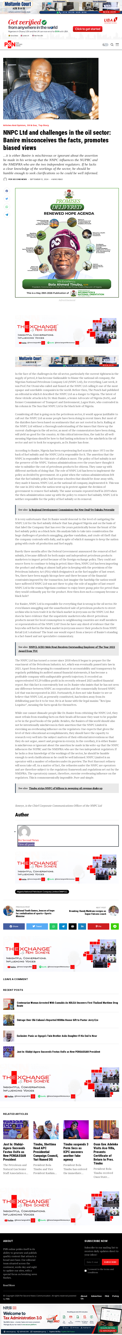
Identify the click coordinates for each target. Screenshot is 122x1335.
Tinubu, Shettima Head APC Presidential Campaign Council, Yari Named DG (45, 1151)
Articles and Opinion (14, 125)
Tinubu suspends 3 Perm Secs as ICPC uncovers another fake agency (75, 1151)
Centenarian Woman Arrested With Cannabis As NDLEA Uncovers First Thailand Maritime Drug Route (67, 1004)
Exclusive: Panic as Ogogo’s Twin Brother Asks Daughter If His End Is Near (57, 1035)
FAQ (107, 1296)
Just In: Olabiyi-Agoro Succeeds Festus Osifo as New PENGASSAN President (58, 1051)
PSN (8, 1299)
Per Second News (17, 179)
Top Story (43, 125)
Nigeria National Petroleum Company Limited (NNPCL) (42, 891)
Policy (115, 1296)
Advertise (96, 1296)
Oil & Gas (32, 125)
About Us (84, 1297)
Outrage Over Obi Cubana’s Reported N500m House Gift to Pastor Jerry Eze (57, 1020)
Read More (9, 1285)
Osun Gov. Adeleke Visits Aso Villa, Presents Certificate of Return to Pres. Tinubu (106, 1153)
